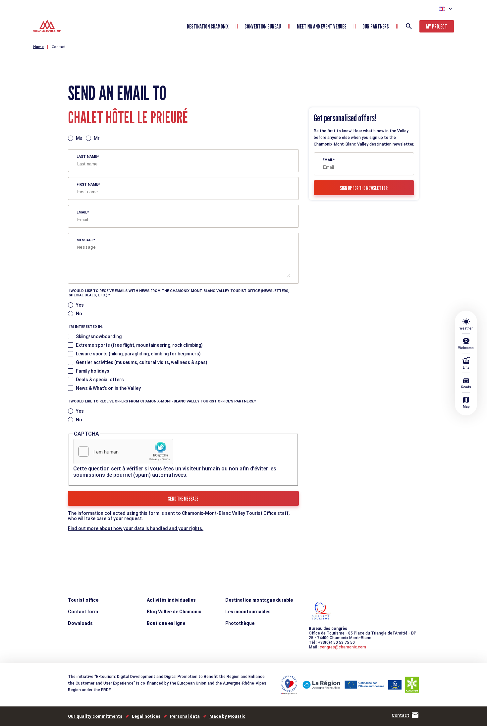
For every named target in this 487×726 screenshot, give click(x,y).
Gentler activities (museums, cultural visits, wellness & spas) (141, 362)
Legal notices (146, 716)
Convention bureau (262, 26)
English (442, 9)
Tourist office (83, 600)
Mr (97, 138)
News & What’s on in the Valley (108, 388)
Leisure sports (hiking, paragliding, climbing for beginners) (138, 353)
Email (82, 212)
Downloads (80, 623)
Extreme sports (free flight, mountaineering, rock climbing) (139, 345)
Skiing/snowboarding (99, 336)
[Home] (48, 27)
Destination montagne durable (259, 600)
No (79, 313)
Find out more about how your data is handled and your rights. (135, 528)
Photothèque (239, 623)
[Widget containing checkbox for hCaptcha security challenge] (123, 451)
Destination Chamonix (208, 26)
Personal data (185, 716)
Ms (79, 138)
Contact (58, 47)
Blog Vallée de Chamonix (174, 611)
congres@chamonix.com (343, 647)
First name (87, 184)
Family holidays (92, 371)
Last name (87, 156)
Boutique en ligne (166, 623)
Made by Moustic (227, 716)
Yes (80, 305)
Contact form (83, 611)
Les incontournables (248, 611)
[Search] (409, 26)
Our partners (375, 26)
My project (436, 26)
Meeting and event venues (322, 26)
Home (38, 47)
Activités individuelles (171, 600)
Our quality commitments (95, 716)
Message (85, 240)
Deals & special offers (100, 379)
